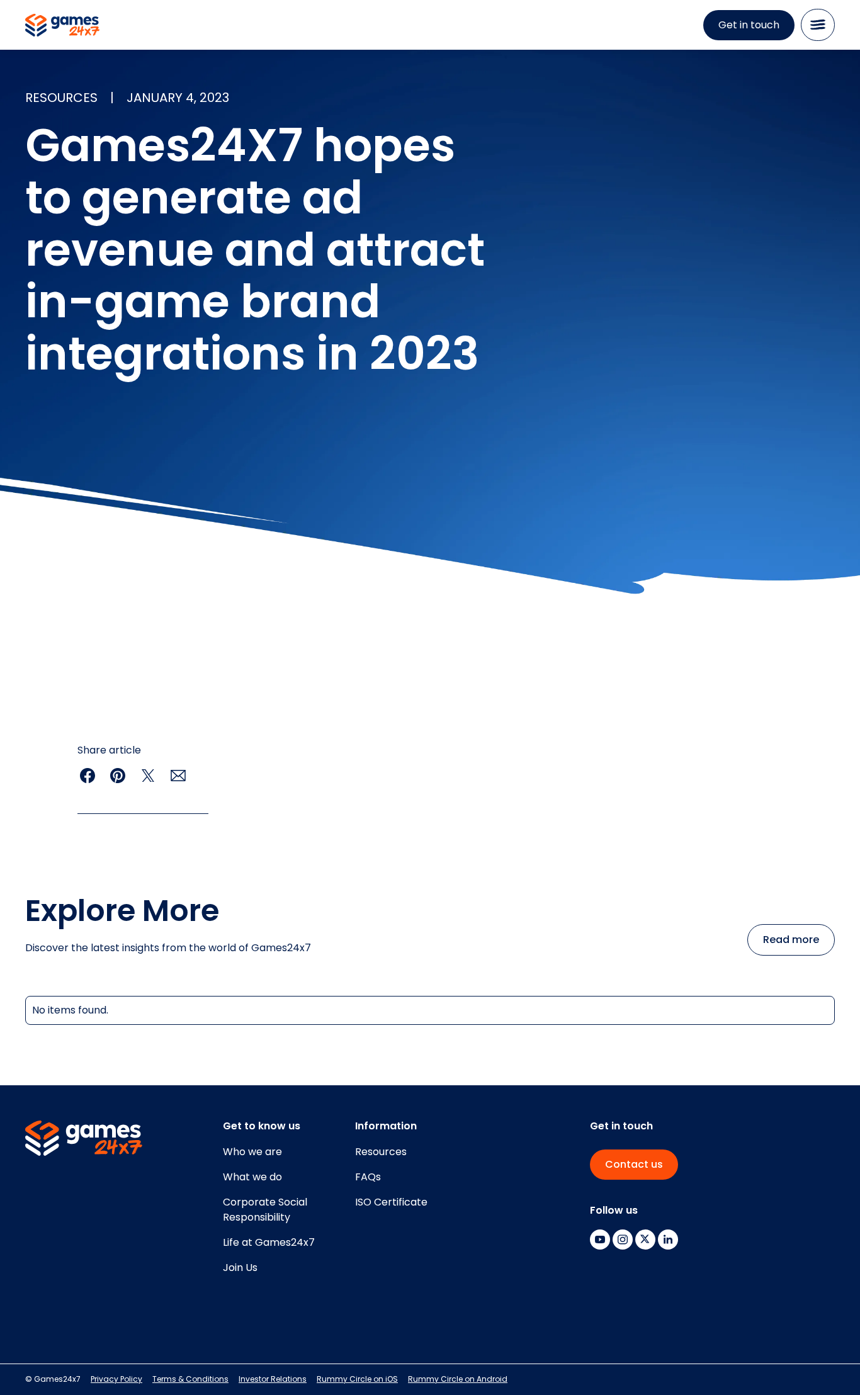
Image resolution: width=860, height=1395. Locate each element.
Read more (791, 939)
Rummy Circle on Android (457, 1379)
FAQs (368, 1177)
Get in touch (748, 25)
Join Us (240, 1267)
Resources (381, 1151)
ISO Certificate (391, 1202)
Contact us (634, 1164)
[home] (62, 25)
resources (61, 97)
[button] (818, 25)
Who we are (252, 1151)
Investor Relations (273, 1379)
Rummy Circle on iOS (357, 1379)
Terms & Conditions (190, 1379)
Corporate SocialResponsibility (265, 1209)
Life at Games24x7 (269, 1242)
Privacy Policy (116, 1379)
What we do (252, 1177)
